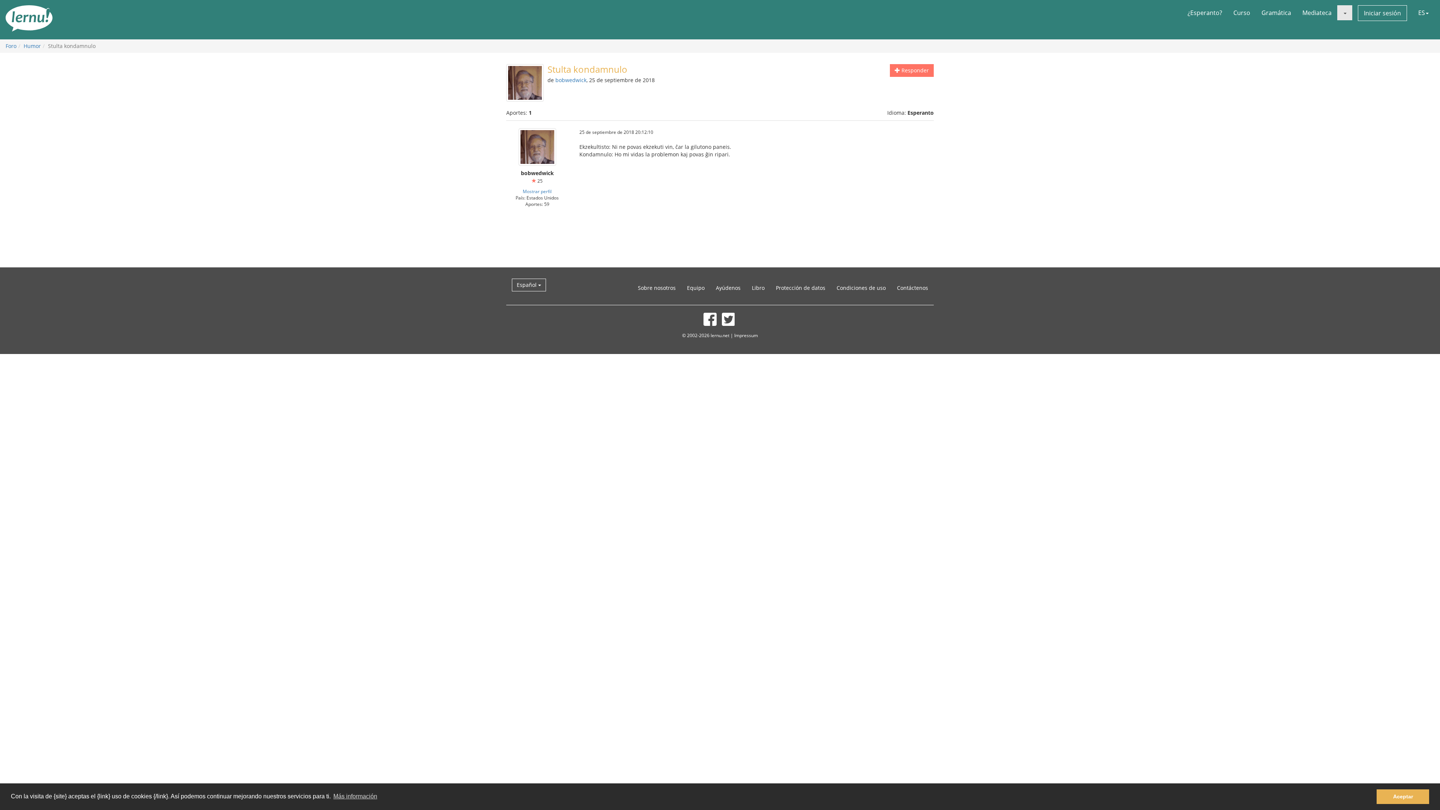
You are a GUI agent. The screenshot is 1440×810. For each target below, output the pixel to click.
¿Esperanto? (1205, 13)
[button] (1344, 12)
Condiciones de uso (861, 287)
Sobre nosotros (657, 287)
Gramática (1276, 13)
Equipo (696, 287)
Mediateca (1317, 13)
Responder (914, 70)
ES (1421, 13)
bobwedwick (570, 80)
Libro (758, 287)
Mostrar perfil (537, 191)
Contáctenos (912, 287)
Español (527, 284)
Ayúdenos (728, 287)
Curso (1241, 13)
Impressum (746, 335)
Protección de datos (800, 287)
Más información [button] (355, 796)
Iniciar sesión (1382, 13)
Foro (11, 46)
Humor (32, 46)
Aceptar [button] (1403, 797)
